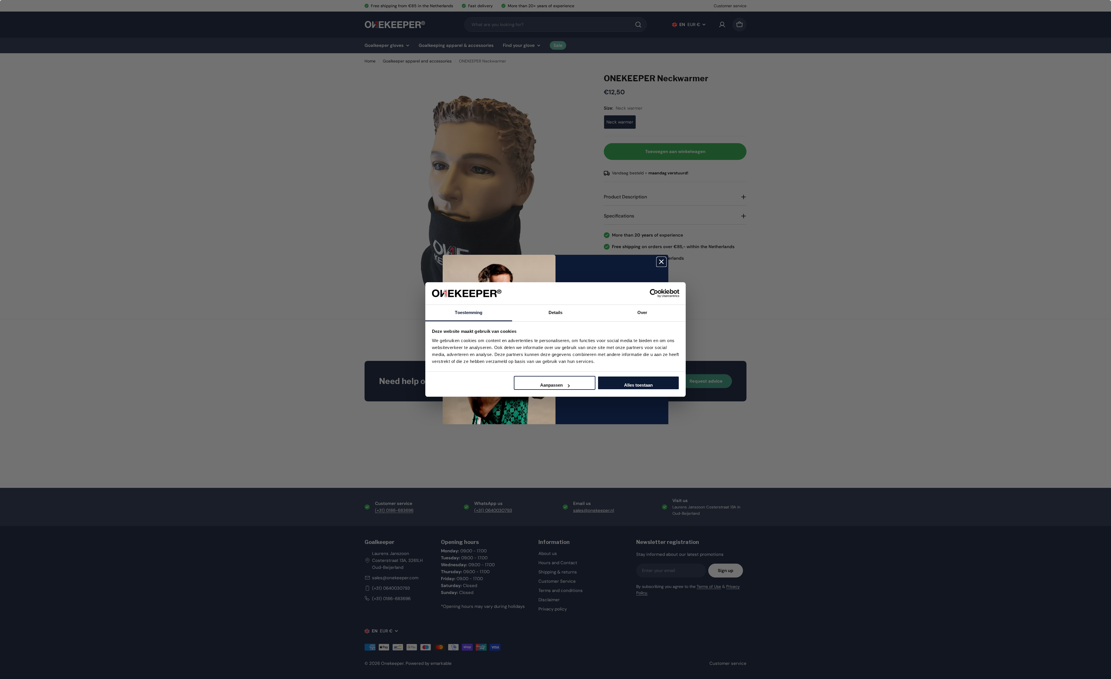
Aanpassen (551, 385)
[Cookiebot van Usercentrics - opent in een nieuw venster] (654, 293)
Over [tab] (642, 312)
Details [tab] (556, 312)
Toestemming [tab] (468, 312)
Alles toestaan (638, 385)
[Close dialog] (661, 261)
